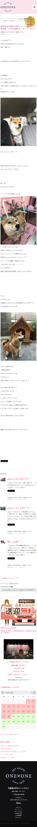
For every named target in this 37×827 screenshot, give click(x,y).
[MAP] (28, 680)
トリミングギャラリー (11, 19)
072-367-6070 (19, 668)
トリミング (19, 809)
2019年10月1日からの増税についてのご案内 (13, 751)
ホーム (2, 19)
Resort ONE (19, 813)
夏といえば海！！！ (15, 542)
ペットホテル (19, 811)
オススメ (18, 817)
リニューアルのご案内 (6, 754)
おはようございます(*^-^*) (18, 508)
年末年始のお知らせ (6, 748)
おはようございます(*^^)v (17, 479)
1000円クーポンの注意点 (7, 757)
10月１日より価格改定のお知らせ (10, 745)
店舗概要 (18, 815)
